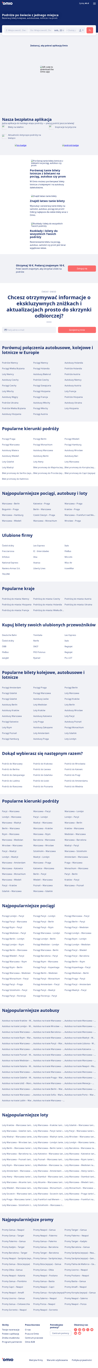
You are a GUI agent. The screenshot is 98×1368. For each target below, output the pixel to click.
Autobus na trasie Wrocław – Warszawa (52, 1026)
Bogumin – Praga (10, 509)
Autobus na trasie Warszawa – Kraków (51, 1020)
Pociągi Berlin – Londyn (13, 938)
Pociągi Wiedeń (72, 438)
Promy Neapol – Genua (44, 1229)
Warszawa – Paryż (42, 811)
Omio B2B (30, 1341)
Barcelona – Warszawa (44, 839)
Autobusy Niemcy (73, 379)
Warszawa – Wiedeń (11, 520)
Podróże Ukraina (10, 402)
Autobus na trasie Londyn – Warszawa (20, 1026)
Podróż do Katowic (74, 769)
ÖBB (4, 646)
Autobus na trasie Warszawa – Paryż (19, 1043)
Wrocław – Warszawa (12, 845)
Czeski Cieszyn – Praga (44, 515)
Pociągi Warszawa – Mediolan (16, 973)
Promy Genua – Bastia (43, 1281)
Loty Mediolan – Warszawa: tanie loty (51, 1165)
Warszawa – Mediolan (12, 839)
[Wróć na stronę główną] (7, 3)
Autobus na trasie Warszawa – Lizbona (20, 1049)
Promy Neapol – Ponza (75, 1304)
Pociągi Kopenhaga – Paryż (78, 967)
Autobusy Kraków (10, 710)
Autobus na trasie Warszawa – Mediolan (52, 1060)
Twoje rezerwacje (11, 1329)
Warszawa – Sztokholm (76, 851)
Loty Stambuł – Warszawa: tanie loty (50, 1176)
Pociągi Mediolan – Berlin (77, 973)
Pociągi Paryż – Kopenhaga (46, 967)
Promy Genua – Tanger (13, 1235)
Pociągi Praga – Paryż (75, 978)
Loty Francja (70, 391)
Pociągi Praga (8, 438)
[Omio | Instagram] (79, 1330)
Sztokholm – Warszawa (44, 851)
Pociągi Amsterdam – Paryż (46, 984)
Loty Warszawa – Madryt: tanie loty (50, 1136)
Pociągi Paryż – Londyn (44, 916)
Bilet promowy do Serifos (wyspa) (18, 473)
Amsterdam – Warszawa (76, 857)
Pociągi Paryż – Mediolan (77, 927)
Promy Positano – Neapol (77, 1275)
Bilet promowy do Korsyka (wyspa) (81, 467)
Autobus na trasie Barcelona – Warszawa (53, 1032)
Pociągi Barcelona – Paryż (45, 955)
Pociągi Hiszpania (41, 391)
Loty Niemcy (8, 374)
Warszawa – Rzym (42, 834)
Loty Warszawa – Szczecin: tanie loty (50, 1193)
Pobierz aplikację (10, 1333)
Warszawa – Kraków (43, 828)
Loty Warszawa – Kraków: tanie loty (50, 1125)
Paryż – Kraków (9, 885)
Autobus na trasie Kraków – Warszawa (20, 1020)
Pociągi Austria (40, 414)
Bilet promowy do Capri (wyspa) (80, 473)
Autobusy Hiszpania (11, 414)
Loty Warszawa (72, 461)
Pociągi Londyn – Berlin (44, 938)
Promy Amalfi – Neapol (76, 1286)
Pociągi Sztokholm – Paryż (14, 990)
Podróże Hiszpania (74, 397)
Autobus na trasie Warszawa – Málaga (51, 1072)
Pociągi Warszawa (11, 444)
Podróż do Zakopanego (13, 775)
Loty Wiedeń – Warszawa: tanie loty (19, 1188)
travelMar (69, 568)
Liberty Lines (39, 568)
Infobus (6, 557)
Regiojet (68, 646)
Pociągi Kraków (72, 698)
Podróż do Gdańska (42, 775)
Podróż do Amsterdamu (76, 780)
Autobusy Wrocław (74, 450)
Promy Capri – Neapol (12, 1286)
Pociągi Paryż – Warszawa (14, 921)
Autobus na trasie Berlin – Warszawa (51, 1089)
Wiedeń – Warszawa (43, 879)
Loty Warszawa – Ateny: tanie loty (81, 1170)
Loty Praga (38, 721)
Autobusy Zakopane (43, 727)
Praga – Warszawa (73, 862)
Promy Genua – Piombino (14, 1281)
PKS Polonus (39, 652)
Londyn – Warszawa (11, 817)
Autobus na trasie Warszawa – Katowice (52, 1049)
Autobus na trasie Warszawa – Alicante (20, 1072)
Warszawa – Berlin (11, 503)
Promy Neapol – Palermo (45, 1235)
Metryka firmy (36, 1360)
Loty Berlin (70, 704)
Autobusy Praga (41, 738)
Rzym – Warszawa (10, 834)
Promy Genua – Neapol (13, 1229)
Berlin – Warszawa (42, 509)
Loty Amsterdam (41, 733)
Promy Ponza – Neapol (44, 1304)
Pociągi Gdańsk (9, 693)
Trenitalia (37, 635)
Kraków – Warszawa (74, 828)
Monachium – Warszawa (76, 868)
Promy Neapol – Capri (43, 1286)
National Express (10, 562)
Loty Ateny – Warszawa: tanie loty (18, 1176)
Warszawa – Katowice (12, 868)
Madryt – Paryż (72, 845)
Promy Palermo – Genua (14, 1241)
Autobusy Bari (71, 456)
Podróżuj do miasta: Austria (78, 598)
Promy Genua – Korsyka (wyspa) (48, 1292)
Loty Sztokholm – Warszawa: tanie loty (51, 1205)
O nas (28, 1329)
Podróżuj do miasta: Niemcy (15, 598)
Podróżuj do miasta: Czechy (46, 598)
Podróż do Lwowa (42, 769)
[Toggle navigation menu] (94, 3)
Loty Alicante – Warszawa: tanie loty (50, 1182)
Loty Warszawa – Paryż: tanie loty (49, 1131)
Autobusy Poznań (73, 721)
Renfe (36, 640)
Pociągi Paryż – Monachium (46, 978)
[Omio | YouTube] (91, 1330)
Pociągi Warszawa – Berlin (45, 950)
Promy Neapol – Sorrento (45, 1309)
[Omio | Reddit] (79, 1334)
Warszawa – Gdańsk (43, 891)
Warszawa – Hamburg (12, 515)
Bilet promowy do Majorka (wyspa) (50, 467)
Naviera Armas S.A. (11, 568)
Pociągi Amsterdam (11, 687)
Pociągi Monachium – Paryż (15, 978)
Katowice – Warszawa (43, 868)
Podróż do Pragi (72, 775)
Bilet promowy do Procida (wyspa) (49, 473)
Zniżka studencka (11, 1337)
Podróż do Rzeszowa (12, 786)
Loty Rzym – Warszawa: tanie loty (18, 1165)
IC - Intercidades (41, 551)
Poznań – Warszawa (43, 885)
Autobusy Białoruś (42, 374)
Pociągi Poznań (9, 733)
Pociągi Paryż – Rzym (43, 927)
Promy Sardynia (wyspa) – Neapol (81, 1252)
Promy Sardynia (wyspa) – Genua (80, 1258)
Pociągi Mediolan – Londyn (46, 944)
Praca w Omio (32, 1333)
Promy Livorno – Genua (13, 1298)
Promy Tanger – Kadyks (76, 1241)
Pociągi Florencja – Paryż (45, 995)
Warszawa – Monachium (45, 520)
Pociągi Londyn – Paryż (13, 916)
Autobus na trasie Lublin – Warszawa (20, 1100)
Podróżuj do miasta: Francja (15, 610)
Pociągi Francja (40, 397)
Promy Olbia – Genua (12, 1269)
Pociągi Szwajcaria (42, 385)
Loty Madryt (8, 467)
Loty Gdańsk (8, 461)
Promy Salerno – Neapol (45, 1298)
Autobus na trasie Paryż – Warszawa (50, 1043)
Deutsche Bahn (9, 635)
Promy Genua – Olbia (43, 1269)
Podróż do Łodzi (41, 780)
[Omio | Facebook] (75, 1330)
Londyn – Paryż (72, 817)
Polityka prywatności (82, 1360)
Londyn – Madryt (10, 857)
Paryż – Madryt (9, 851)
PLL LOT (68, 657)
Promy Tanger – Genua (76, 1229)
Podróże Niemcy (10, 362)
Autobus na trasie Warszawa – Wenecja (21, 1089)
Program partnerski (12, 1341)
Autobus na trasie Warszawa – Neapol (51, 1066)
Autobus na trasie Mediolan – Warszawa (21, 1060)
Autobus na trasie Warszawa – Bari (81, 1060)
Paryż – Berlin (71, 874)
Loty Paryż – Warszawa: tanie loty (80, 1131)
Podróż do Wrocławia (75, 763)
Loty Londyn (70, 738)
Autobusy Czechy (10, 379)
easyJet (5, 657)
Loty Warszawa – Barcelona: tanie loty (20, 1153)
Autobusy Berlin (41, 456)
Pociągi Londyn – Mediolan (77, 944)
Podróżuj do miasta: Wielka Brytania (50, 610)
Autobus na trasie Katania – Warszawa (20, 1066)
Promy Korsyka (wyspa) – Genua (80, 1292)
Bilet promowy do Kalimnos (15, 478)
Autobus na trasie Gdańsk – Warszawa (20, 1077)
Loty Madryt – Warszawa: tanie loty (19, 1136)
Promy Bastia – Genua (75, 1281)
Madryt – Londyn (41, 857)
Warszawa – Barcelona (75, 839)
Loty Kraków (39, 710)
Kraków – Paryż (72, 879)
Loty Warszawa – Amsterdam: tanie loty (52, 1170)
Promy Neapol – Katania (13, 1275)
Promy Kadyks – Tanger (13, 1247)
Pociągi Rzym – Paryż (12, 927)
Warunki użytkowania (57, 1360)
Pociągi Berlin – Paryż (75, 921)
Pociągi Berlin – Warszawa (14, 950)
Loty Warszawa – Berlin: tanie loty (49, 1148)
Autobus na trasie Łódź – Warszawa (19, 1083)
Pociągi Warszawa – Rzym (14, 961)
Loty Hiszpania (72, 408)
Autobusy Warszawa (43, 450)
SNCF (35, 646)
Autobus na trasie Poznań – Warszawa (20, 1054)
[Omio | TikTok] (83, 1330)
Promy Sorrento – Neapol (14, 1309)
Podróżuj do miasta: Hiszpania (16, 604)
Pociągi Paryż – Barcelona (77, 955)
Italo (67, 545)
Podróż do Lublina (11, 780)
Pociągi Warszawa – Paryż (77, 916)
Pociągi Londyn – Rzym (13, 944)
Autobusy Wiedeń (10, 456)
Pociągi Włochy (40, 408)
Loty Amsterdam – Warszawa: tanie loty (21, 1170)
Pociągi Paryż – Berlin (43, 921)
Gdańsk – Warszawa (11, 891)
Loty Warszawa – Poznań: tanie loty (19, 1159)
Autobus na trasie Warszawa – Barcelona (21, 1032)
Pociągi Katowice (10, 721)
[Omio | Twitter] (87, 1330)
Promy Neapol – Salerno (76, 1298)
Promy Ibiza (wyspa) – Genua (47, 1264)
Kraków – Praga (72, 509)
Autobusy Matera (10, 450)
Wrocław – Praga (73, 520)
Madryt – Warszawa (42, 822)
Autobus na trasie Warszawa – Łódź (50, 1083)
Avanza (36, 562)
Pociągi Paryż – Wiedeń (76, 950)
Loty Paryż (70, 716)
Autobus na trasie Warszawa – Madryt (51, 1037)
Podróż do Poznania (43, 786)
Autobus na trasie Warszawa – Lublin (51, 1100)
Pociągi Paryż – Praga (12, 984)
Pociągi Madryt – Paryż (76, 990)
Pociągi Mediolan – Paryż (14, 933)
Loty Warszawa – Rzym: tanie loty (80, 1159)
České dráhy (8, 545)
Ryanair (37, 657)
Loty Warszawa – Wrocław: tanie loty (19, 1142)
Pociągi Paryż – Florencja (14, 995)
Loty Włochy (8, 391)
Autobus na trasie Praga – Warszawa (51, 1077)
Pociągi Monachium (42, 444)
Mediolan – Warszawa (75, 834)
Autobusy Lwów (41, 698)
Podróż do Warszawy (12, 763)
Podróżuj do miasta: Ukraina (78, 604)
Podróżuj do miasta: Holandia (47, 604)
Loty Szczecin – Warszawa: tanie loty (19, 1193)
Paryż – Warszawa (10, 811)
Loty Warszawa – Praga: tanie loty (81, 1193)
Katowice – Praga (41, 503)
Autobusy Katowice (42, 716)
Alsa (35, 557)
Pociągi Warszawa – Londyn (46, 933)
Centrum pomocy (60, 1333)
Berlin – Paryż (39, 874)
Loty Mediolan (40, 704)
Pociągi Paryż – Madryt (44, 990)
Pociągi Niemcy (40, 362)
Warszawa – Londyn (74, 811)
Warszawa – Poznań (74, 885)
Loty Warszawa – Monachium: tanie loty (52, 1188)
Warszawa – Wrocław (43, 845)
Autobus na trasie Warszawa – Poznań (51, 1054)
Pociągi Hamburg (73, 444)
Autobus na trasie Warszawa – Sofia (19, 1094)
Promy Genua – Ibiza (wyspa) (16, 1264)
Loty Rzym (7, 727)
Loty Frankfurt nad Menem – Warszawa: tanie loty (57, 1199)
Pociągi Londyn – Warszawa (78, 933)
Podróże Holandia (73, 368)
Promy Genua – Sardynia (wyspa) (49, 1258)
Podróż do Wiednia (74, 786)
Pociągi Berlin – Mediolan (45, 973)
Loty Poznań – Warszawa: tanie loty (50, 1159)
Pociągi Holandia (41, 368)
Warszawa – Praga (73, 503)
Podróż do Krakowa (42, 763)
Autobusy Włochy (41, 402)
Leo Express (39, 545)
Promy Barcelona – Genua (77, 1247)
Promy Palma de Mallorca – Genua (81, 1264)
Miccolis (68, 557)
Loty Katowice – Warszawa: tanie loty (51, 1153)
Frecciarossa (8, 551)
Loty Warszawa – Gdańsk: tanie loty (19, 1131)
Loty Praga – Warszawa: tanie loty (18, 1199)
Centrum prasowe (34, 1337)
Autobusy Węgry (10, 397)
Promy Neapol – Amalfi (13, 1292)
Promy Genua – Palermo (45, 1241)
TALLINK (6, 574)
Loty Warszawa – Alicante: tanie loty (19, 1182)
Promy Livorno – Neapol (76, 1269)
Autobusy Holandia (74, 362)
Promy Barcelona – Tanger (14, 1252)
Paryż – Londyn (40, 817)
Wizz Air (68, 562)
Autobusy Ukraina (73, 402)
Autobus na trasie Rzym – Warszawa (19, 1037)
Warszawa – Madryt (11, 822)
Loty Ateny (38, 461)
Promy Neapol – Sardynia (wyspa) (18, 1258)
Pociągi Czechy (9, 385)
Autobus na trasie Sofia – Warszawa (50, 1094)
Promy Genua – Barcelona (45, 1247)
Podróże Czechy (41, 379)
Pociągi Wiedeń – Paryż (13, 955)
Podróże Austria (72, 374)
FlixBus (68, 551)
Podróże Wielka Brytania (14, 408)
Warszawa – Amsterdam (13, 862)
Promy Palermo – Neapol (77, 1235)
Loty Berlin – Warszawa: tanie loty (18, 1148)
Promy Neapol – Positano (45, 1275)
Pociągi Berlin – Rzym (75, 961)
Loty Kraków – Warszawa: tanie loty (19, 1125)
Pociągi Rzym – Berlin (12, 967)
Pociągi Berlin (39, 438)
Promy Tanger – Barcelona (46, 1252)
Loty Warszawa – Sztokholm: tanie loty (20, 1205)
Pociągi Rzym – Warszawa (45, 961)
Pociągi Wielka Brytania (13, 368)
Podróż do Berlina (10, 769)
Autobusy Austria (73, 385)
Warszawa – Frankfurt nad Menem (81, 515)
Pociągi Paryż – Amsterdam (78, 984)
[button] (59, 30)
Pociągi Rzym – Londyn (76, 938)
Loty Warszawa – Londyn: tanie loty (50, 1142)
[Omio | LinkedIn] (75, 1334)
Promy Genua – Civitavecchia (16, 1304)
